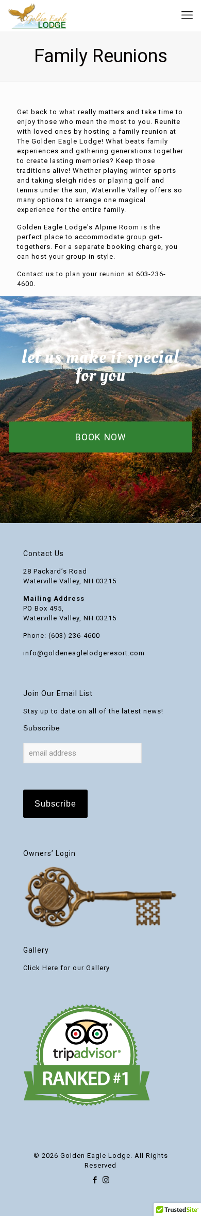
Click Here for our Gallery (66, 968)
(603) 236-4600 (74, 635)
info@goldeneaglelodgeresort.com (84, 653)
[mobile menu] (187, 15)
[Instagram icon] (106, 1180)
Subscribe (41, 728)
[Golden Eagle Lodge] (37, 15)
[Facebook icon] (95, 1180)
